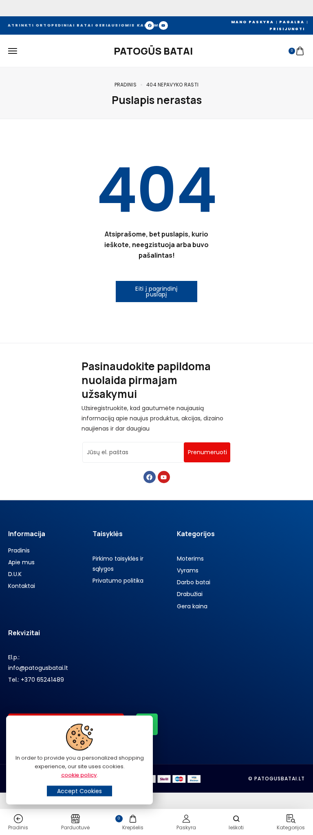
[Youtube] (163, 25)
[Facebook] (149, 25)
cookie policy (79, 775)
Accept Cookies (79, 791)
